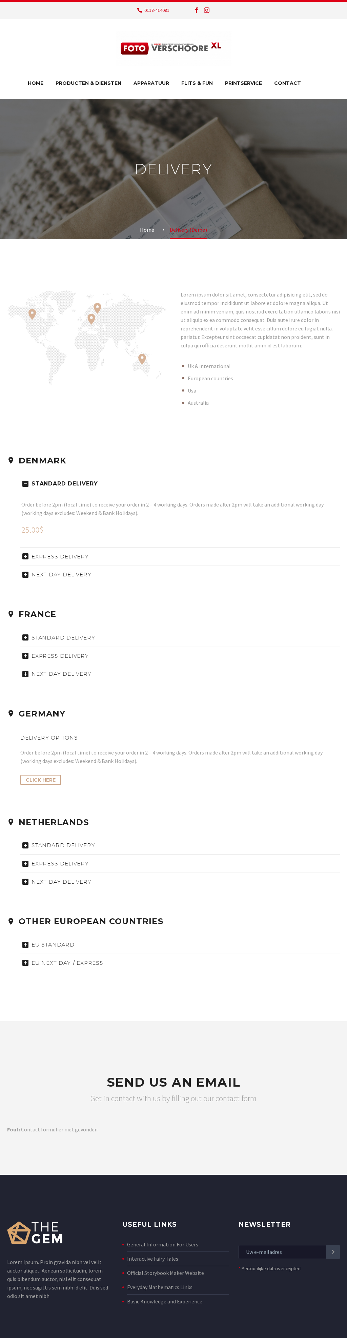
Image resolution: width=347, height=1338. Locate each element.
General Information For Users (162, 1244)
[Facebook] (196, 10)
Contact (287, 83)
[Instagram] (207, 10)
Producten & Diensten (88, 83)
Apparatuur (151, 83)
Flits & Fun (197, 83)
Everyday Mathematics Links (159, 1287)
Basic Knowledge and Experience (164, 1301)
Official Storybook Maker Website (165, 1272)
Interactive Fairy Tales (152, 1258)
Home (35, 83)
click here (41, 780)
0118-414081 (156, 10)
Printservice (243, 83)
